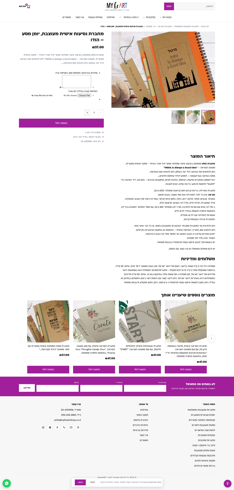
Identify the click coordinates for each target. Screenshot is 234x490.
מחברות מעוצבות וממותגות (186, 26)
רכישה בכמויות (131, 17)
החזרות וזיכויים (140, 425)
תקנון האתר (142, 414)
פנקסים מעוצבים (206, 435)
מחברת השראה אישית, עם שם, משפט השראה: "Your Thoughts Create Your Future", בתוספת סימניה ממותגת (95, 349)
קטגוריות (167, 17)
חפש (169, 6)
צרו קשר (79, 17)
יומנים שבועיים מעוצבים (203, 414)
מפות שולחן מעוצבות (204, 450)
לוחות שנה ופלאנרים (205, 430)
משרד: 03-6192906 (71, 409)
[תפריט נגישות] (227, 483)
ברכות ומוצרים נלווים (204, 465)
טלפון (76, 382)
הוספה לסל (61, 123)
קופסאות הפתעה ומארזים (202, 420)
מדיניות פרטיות (140, 430)
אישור (80, 482)
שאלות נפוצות (95, 17)
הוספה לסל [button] (186, 369)
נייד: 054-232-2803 (71, 414)
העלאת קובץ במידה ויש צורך (82, 91)
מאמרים (67, 17)
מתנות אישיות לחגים (205, 460)
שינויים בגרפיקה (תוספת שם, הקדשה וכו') (76, 72)
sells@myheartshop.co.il (67, 420)
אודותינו (111, 17)
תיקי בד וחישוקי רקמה (203, 445)
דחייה (92, 482)
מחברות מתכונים (206, 440)
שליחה (26, 387)
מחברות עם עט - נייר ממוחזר (158, 26)
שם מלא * (162, 382)
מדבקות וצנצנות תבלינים (202, 455)
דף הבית (205, 26)
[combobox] (194, 6)
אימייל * (119, 382)
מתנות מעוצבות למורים (203, 425)
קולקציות (150, 17)
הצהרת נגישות (141, 420)
